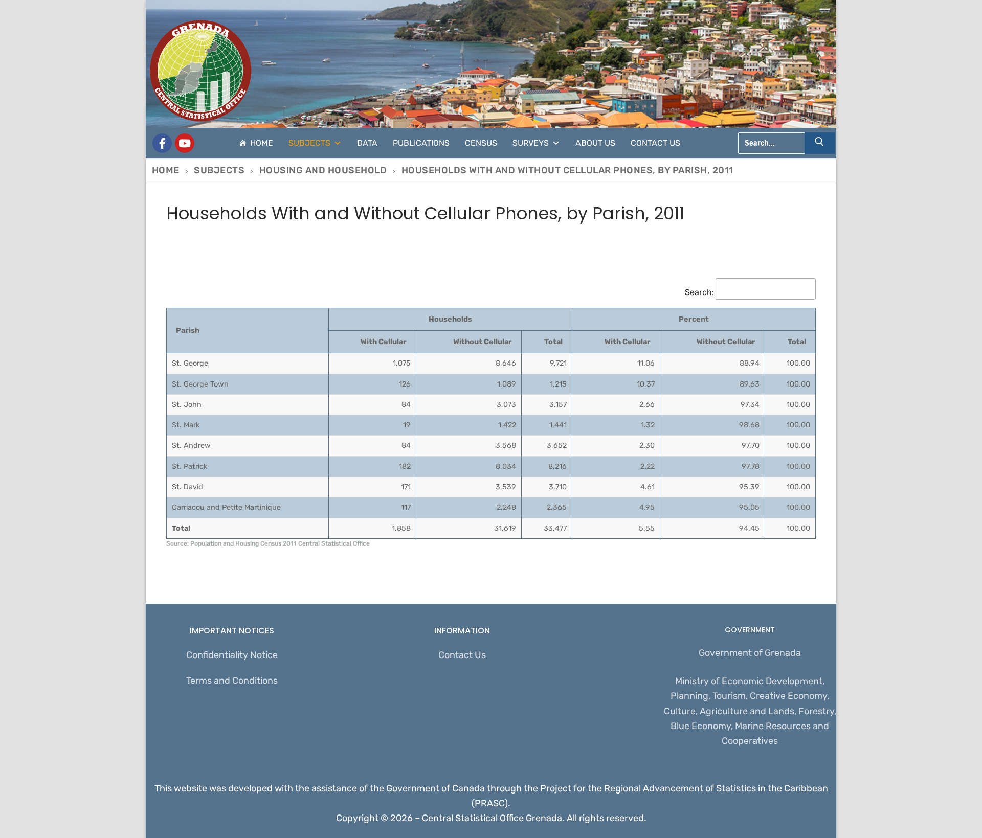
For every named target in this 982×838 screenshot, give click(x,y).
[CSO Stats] (184, 143)
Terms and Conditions (232, 680)
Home (261, 143)
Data (367, 143)
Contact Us (655, 143)
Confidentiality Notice (232, 655)
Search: (699, 292)
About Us (595, 143)
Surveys (530, 143)
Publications (421, 143)
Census (481, 143)
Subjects (309, 143)
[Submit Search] (820, 143)
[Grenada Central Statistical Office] (162, 143)
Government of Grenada (750, 653)
